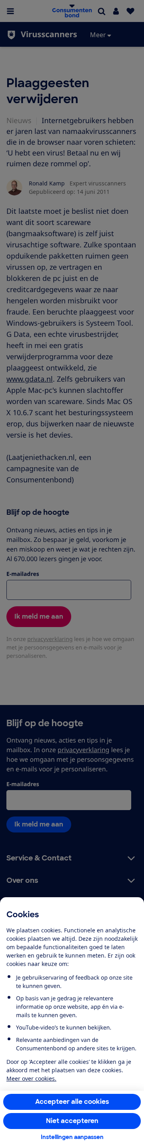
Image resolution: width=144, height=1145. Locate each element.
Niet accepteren (72, 1121)
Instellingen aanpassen (72, 1137)
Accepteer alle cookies (72, 1101)
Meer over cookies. (31, 1078)
